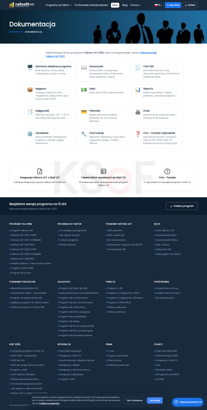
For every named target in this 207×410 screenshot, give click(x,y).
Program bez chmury (167, 288)
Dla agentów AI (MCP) (167, 374)
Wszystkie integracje (70, 350)
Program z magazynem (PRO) (124, 292)
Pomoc (134, 5)
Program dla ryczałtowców (74, 297)
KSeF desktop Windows (23, 374)
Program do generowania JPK (26, 297)
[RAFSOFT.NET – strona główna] (21, 5)
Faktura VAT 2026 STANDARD (26, 254)
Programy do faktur (57, 5)
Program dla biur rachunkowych (76, 302)
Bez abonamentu (117, 239)
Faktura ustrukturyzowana (25, 379)
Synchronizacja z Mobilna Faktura (77, 360)
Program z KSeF (19, 369)
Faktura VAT (16, 31)
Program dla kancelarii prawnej (76, 335)
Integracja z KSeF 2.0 (70, 355)
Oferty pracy (114, 360)
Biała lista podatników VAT (25, 288)
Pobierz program (184, 206)
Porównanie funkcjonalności (91, 5)
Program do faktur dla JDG (74, 288)
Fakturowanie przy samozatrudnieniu (79, 292)
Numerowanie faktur (167, 239)
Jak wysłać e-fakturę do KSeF (26, 388)
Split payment (115, 230)
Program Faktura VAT (22, 230)
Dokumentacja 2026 (167, 355)
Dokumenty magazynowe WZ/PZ (125, 244)
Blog (124, 5)
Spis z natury (162, 244)
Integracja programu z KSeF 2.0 (27, 350)
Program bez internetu (168, 292)
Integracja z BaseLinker (71, 374)
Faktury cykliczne (117, 311)
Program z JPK (115, 288)
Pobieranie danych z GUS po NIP (27, 307)
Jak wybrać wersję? (70, 235)
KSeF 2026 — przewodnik (24, 355)
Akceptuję (155, 400)
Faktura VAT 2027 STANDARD (26, 239)
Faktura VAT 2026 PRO (22, 258)
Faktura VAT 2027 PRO (22, 244)
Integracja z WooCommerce (75, 369)
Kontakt (160, 379)
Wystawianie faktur (166, 235)
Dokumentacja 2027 (167, 350)
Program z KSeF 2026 (22, 268)
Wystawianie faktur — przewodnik (28, 292)
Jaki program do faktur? (168, 254)
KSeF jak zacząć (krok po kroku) (27, 365)
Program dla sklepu (70, 321)
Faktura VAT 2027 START (24, 235)
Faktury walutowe (117, 307)
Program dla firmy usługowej (75, 311)
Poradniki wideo (164, 369)
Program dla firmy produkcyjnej (76, 330)
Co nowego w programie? (73, 230)
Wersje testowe (68, 244)
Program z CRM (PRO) (119, 302)
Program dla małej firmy (72, 307)
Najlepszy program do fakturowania (30, 302)
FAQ (158, 365)
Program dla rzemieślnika (73, 316)
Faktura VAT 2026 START (24, 249)
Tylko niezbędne (135, 400)
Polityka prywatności (118, 365)
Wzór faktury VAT (165, 230)
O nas (111, 350)
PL (160, 5)
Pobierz (191, 5)
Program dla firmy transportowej (77, 325)
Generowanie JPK (117, 249)
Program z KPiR (67, 379)
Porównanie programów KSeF (26, 383)
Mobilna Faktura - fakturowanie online (31, 263)
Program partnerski (118, 355)
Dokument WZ (163, 249)
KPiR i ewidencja (116, 235)
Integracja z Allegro (70, 365)
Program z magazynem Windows (125, 297)
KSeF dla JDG (18, 360)
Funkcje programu (69, 239)
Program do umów (21, 272)
